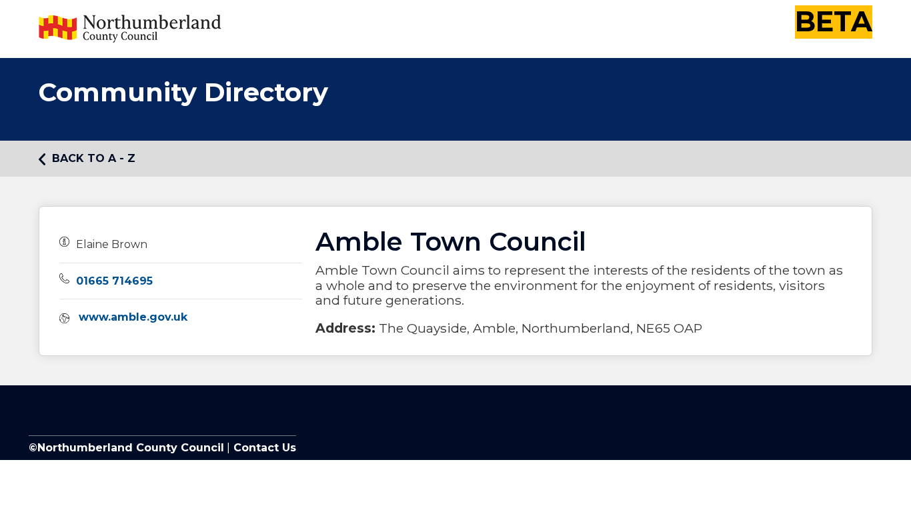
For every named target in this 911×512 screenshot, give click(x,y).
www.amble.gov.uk (133, 317)
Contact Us (263, 447)
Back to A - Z (93, 158)
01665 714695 (114, 281)
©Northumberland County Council (126, 447)
